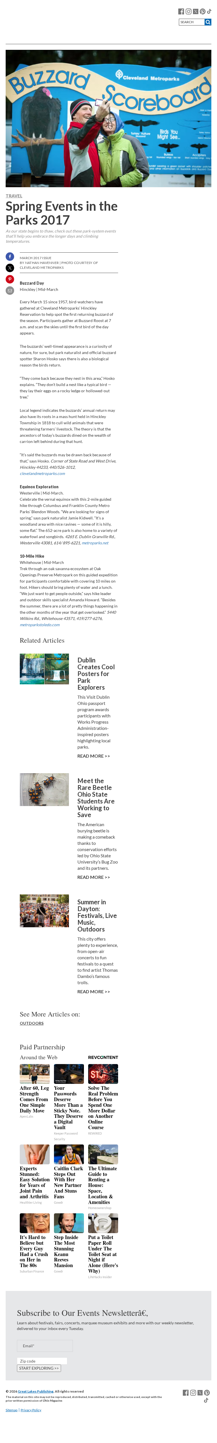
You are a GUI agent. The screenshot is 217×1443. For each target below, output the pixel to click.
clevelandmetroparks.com (42, 473)
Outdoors (32, 1023)
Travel (14, 195)
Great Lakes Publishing (35, 1391)
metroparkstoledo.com (39, 624)
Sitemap (12, 1410)
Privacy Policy (31, 1410)
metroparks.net (95, 542)
